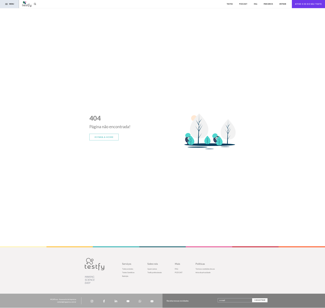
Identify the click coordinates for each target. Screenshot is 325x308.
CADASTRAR (259, 300)
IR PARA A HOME (103, 137)
